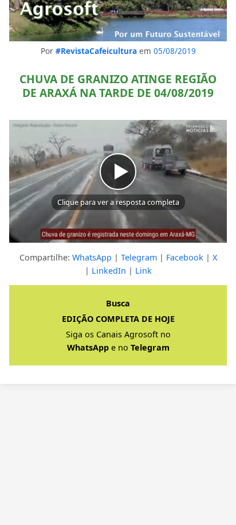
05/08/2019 (175, 50)
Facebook (184, 257)
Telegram (139, 257)
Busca (118, 303)
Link (143, 270)
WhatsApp (92, 257)
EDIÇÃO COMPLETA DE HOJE (118, 318)
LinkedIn (109, 270)
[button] (118, 181)
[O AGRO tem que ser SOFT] (118, 20)
